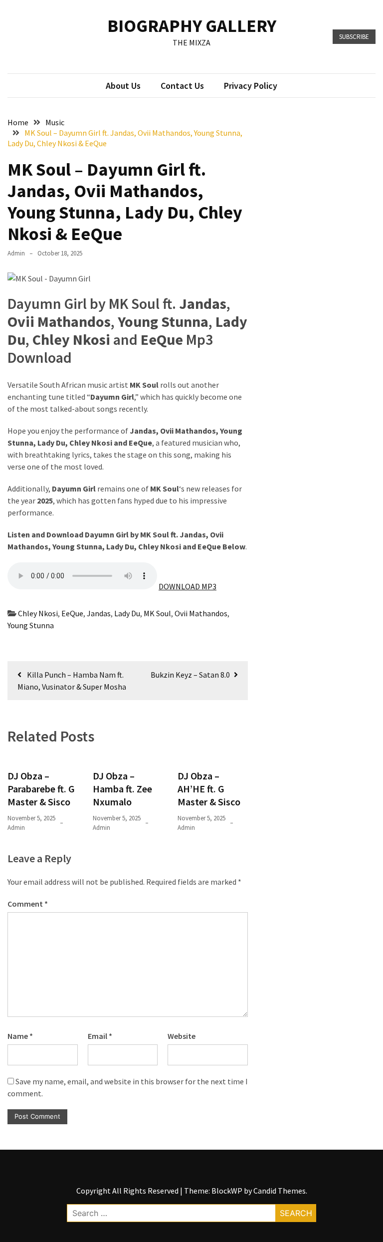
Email (100, 1036)
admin (16, 253)
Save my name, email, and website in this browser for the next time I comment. (127, 1087)
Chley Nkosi (38, 613)
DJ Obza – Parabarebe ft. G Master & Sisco (41, 788)
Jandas (99, 613)
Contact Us (182, 85)
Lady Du (127, 613)
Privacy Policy (250, 85)
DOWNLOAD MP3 (187, 586)
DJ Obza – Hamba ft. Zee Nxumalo (122, 788)
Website (181, 1036)
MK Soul (157, 613)
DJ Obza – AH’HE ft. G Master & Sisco (209, 788)
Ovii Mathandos (201, 613)
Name (20, 1036)
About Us (123, 85)
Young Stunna (30, 625)
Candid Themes (279, 1191)
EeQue (72, 613)
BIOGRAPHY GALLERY (191, 25)
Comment (27, 904)
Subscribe (354, 36)
